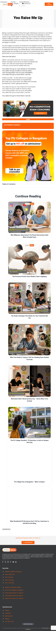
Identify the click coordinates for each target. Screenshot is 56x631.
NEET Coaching (9, 580)
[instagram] (8, 562)
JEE (6, 621)
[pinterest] (10, 562)
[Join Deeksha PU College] (28, 126)
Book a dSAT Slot (10, 574)
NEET (8, 621)
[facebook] (2, 562)
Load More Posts (6, 529)
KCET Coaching (9, 583)
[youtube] (13, 562)
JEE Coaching (9, 577)
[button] (11, 5)
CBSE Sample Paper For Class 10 (14, 593)
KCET (12, 621)
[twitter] (5, 562)
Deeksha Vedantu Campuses (13, 571)
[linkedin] (15, 562)
